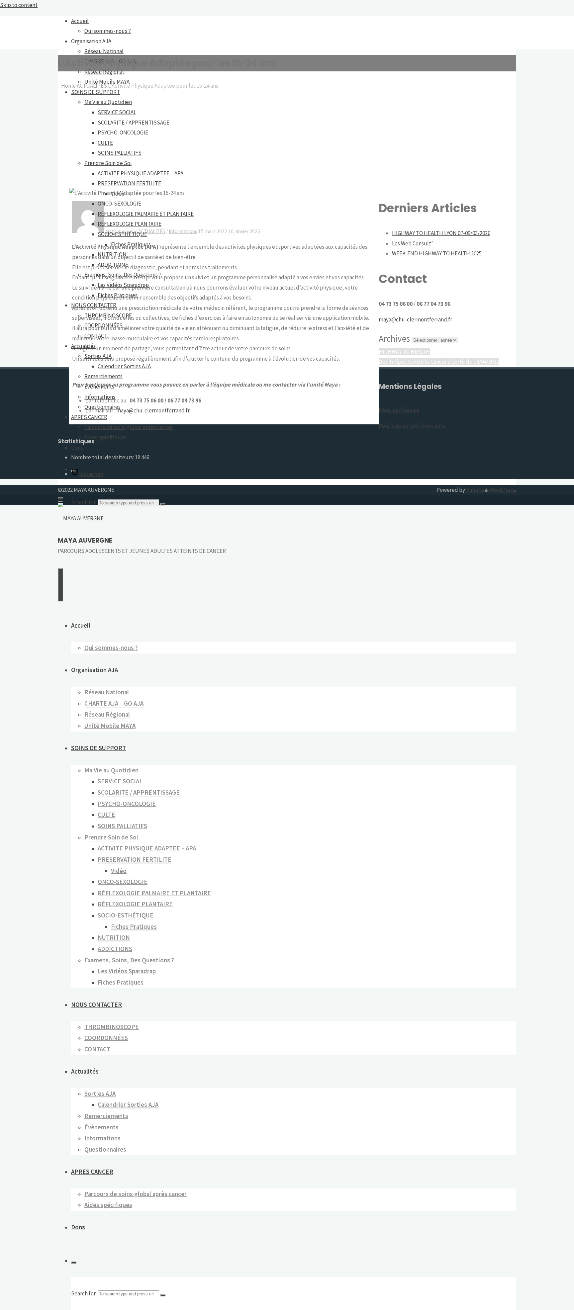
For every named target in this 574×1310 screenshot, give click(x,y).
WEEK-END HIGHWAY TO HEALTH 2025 (437, 253)
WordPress (502, 489)
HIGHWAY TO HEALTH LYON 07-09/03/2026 (441, 233)
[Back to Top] (60, 502)
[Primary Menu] (60, 584)
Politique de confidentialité (412, 425)
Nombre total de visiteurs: (103, 457)
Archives (394, 338)
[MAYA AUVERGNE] (81, 518)
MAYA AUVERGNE (85, 540)
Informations (183, 231)
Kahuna (474, 489)
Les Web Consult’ (412, 243)
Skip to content (19, 5)
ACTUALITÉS (151, 231)
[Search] (162, 504)
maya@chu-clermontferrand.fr (153, 410)
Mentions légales (399, 409)
